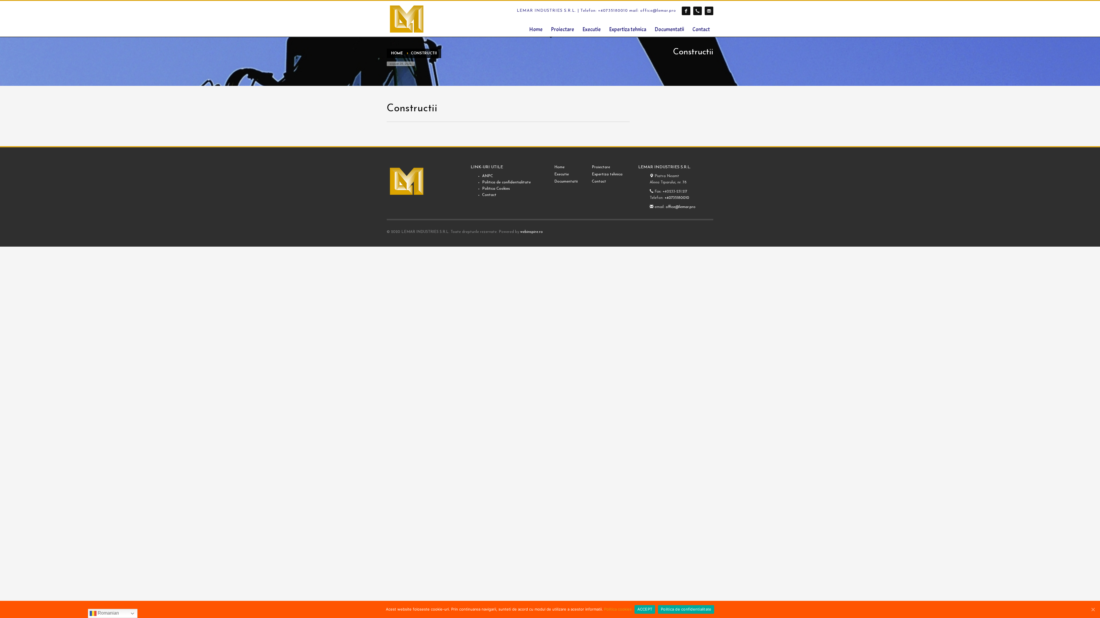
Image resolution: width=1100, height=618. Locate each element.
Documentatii (566, 181)
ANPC (487, 176)
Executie (561, 174)
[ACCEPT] (1093, 609)
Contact (489, 195)
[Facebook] (686, 11)
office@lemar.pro (681, 207)
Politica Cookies (496, 189)
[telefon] (697, 11)
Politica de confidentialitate (506, 182)
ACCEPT (645, 609)
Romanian (108, 613)
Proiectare (601, 167)
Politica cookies (618, 609)
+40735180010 (677, 198)
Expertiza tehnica (607, 174)
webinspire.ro (531, 232)
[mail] (709, 11)
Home (559, 167)
